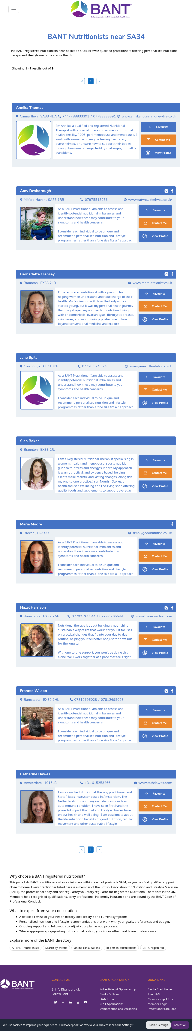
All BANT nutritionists (25, 948)
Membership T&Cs (160, 999)
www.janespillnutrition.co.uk (150, 366)
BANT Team (108, 999)
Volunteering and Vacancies (118, 1009)
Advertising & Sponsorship (118, 989)
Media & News (109, 994)
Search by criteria (56, 948)
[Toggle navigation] (13, 9)
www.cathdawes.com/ (155, 783)
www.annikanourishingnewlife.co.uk (149, 116)
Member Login (157, 1004)
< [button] (82, 81)
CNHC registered (153, 948)
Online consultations (87, 948)
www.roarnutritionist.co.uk (152, 283)
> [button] (99, 81)
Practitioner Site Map (162, 1009)
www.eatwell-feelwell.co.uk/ (150, 199)
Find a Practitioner (160, 989)
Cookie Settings (158, 1025)
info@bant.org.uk (67, 989)
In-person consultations (121, 948)
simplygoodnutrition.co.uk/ (152, 533)
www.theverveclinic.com (154, 616)
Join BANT (155, 994)
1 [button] (91, 81)
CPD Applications (112, 1004)
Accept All (180, 1025)
